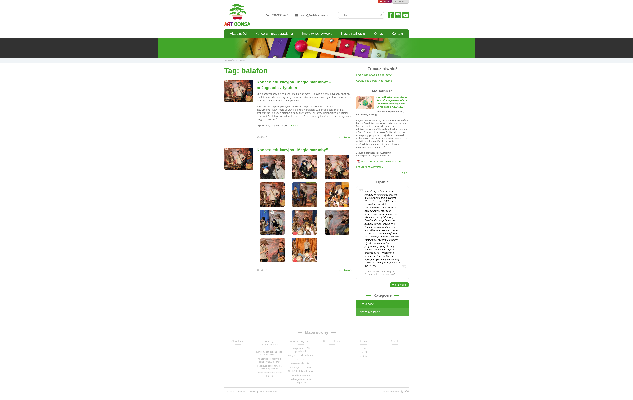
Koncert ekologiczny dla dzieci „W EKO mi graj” (269, 360)
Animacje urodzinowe (300, 367)
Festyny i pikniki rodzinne (300, 355)
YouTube (405, 15)
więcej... (405, 172)
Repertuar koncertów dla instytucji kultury (269, 367)
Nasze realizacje (353, 33)
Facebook (391, 15)
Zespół (363, 352)
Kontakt (397, 33)
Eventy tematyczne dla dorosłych (374, 74)
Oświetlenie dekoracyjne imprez (374, 80)
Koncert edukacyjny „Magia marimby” (292, 150)
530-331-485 (279, 15)
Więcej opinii (399, 284)
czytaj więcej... (345, 137)
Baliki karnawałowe (300, 375)
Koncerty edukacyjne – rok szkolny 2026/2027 (269, 353)
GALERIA (293, 125)
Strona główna (230, 60)
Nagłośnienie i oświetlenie (300, 371)
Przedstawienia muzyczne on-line (269, 374)
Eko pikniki (301, 359)
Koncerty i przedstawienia (274, 33)
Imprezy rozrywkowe (317, 33)
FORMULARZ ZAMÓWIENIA (369, 167)
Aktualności (238, 33)
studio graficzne (391, 391)
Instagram (398, 15)
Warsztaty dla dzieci (300, 363)
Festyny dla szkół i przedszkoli (301, 350)
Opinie (363, 356)
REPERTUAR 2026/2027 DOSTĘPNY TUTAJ (381, 161)
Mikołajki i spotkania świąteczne (301, 381)
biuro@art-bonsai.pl (313, 15)
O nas (378, 33)
